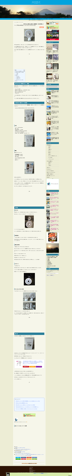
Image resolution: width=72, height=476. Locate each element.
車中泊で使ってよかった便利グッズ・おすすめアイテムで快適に (49, 61)
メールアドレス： (48, 272)
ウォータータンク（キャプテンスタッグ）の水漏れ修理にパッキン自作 (49, 71)
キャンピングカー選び (50, 170)
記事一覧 (30, 468)
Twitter (18, 457)
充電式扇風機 (30, 454)
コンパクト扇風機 (26, 454)
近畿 (49, 147)
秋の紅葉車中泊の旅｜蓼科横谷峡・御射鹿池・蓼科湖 (55, 138)
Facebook (24, 457)
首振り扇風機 (29, 455)
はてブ (34, 457)
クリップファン (18, 455)
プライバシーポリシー (32, 470)
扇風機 (33, 454)
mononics (39, 454)
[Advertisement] (29, 60)
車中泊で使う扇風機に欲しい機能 (20, 71)
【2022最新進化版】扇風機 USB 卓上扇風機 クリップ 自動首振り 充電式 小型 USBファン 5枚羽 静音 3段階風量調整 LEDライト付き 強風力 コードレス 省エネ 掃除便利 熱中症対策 (33, 362)
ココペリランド (36, 2)
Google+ (29, 457)
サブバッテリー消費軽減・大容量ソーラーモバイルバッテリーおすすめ (49, 81)
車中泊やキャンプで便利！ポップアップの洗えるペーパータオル (55, 133)
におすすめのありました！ (41, 473)
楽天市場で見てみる (26, 366)
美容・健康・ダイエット (50, 175)
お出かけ (48, 167)
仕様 (48, 258)
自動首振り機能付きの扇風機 (19, 72)
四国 (49, 154)
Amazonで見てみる (32, 366)
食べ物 (48, 177)
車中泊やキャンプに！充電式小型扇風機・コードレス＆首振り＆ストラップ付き (49, 51)
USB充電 (26, 455)
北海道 (49, 149)
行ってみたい (48, 169)
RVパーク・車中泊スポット (52, 155)
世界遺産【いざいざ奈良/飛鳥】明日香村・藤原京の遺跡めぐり (55, 91)
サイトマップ (31, 469)
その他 (49, 165)
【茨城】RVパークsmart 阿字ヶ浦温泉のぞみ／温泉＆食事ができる (55, 112)
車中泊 (23, 454)
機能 (48, 259)
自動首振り (49, 262)
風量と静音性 (50, 263)
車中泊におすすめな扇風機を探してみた (55, 61)
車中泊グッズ (36, 454)
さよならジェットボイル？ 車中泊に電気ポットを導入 (55, 81)
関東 (49, 152)
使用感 (49, 260)
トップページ (31, 467)
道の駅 (49, 162)
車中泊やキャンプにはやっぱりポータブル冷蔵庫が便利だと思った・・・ (55, 71)
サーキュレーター (22, 455)
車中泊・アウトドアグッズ (18, 454)
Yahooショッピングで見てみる (39, 366)
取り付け (49, 261)
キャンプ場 (49, 157)
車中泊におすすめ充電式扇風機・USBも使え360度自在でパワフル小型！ (55, 51)
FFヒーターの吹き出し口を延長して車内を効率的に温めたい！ (23, 449)
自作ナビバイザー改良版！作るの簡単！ (20, 447)
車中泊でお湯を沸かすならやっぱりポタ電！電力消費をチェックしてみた (55, 102)
